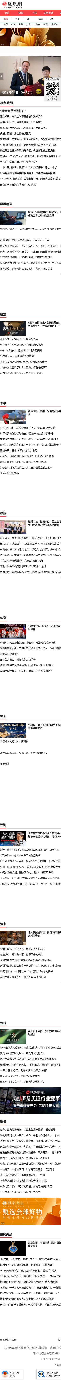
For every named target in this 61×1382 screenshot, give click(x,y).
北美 (21, 24)
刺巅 (45, 1180)
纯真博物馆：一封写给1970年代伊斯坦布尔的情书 (26, 971)
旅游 (3, 513)
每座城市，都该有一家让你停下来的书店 (21, 954)
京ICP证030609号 (50, 1359)
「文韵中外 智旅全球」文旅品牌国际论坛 (21, 560)
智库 (29, 18)
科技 (34, 12)
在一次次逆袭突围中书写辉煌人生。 (19, 1174)
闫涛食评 (4, 763)
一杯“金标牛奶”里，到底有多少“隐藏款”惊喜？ (24, 1070)
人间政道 (45, 1157)
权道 (42, 1174)
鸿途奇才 (49, 1169)
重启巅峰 (50, 1129)
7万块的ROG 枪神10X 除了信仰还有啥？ (21, 855)
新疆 (46, 24)
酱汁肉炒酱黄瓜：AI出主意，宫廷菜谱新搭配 (23, 752)
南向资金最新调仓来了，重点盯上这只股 (21, 373)
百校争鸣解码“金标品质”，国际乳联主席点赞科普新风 (28, 1058)
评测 (3, 825)
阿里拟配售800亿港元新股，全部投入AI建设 (23, 361)
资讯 (7, 12)
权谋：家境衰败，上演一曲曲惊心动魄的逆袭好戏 (26, 1163)
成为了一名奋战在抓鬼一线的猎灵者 (19, 1157)
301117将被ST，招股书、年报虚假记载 (21, 350)
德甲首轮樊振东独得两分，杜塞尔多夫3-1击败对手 (26, 665)
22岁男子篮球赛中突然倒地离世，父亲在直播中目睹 (27, 173)
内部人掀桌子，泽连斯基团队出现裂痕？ (21, 122)
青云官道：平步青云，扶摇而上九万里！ (21, 1191)
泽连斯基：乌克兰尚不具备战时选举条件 (21, 116)
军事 (3, 403)
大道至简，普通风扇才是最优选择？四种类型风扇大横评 (29, 878)
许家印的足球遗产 (9, 653)
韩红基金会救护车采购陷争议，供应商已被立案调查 (27, 150)
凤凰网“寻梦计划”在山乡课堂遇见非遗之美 (22, 1081)
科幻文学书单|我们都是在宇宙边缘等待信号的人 (25, 960)
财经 (20, 12)
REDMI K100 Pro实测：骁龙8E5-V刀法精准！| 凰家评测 (30, 861)
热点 (3, 103)
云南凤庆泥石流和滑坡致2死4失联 (18, 184)
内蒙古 (37, 24)
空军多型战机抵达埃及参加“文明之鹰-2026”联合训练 (27, 427)
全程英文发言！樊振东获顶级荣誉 (18, 659)
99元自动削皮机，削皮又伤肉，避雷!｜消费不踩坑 (26, 872)
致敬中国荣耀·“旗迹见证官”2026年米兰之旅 (23, 566)
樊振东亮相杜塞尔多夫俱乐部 (17, 92)
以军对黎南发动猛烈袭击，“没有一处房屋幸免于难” (27, 433)
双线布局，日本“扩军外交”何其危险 (18, 450)
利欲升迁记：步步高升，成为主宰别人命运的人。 (26, 1135)
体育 (3, 618)
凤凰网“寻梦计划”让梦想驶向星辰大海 (20, 1075)
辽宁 (28, 24)
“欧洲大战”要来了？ (13, 111)
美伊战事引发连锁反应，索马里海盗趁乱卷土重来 (26, 467)
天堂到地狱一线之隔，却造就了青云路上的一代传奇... (28, 1146)
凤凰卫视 (48, 12)
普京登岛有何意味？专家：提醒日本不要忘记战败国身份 (29, 439)
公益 (3, 1023)
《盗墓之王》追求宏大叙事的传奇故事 (20, 1180)
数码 (52, 18)
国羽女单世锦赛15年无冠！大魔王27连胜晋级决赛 (26, 670)
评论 (17, 18)
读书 (3, 924)
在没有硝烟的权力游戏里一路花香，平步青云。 (25, 1152)
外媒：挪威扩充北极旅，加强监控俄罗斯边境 (23, 461)
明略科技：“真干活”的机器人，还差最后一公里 (24, 240)
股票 (41, 18)
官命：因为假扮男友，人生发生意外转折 (21, 1129)
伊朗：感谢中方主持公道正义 (15, 133)
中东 (13, 24)
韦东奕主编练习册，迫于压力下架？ (19, 161)
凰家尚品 (6, 1234)
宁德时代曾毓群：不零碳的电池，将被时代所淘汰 (26, 257)
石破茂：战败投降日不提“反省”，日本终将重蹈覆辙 (27, 456)
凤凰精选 (6, 204)
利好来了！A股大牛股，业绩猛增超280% (21, 344)
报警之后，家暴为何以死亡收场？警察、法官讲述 (26, 268)
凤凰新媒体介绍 (8, 1339)
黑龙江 (54, 24)
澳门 (6, 24)
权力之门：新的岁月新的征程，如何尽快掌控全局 (26, 1186)
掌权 (56, 1135)
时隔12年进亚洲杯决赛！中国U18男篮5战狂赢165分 (27, 642)
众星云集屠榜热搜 (9, 473)
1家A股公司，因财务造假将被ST (17, 356)
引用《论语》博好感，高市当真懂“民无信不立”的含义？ (29, 144)
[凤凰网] (12, 8)
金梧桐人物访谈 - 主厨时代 (14, 741)
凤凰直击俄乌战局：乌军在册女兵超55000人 (23, 127)
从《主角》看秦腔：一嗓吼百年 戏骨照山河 (23, 977)
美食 (3, 716)
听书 (3, 1122)
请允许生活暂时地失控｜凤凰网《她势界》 (22, 1053)
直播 (6, 18)
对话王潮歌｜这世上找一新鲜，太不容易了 (22, 948)
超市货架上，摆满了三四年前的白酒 (19, 339)
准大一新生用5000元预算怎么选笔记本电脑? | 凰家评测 (29, 849)
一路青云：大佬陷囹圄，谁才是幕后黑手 (21, 1169)
